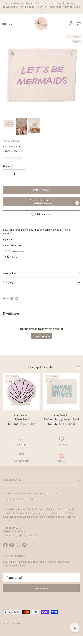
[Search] (12, 23)
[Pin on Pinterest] (16, 298)
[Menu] (4, 23)
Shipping (8, 282)
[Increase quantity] (22, 174)
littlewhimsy (16, 623)
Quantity (8, 166)
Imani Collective (11, 140)
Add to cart (42, 190)
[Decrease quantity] (6, 174)
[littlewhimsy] (41, 23)
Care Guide (9, 273)
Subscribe (41, 588)
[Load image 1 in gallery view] (41, 74)
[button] (41, 201)
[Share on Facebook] (11, 298)
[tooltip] (77, 203)
